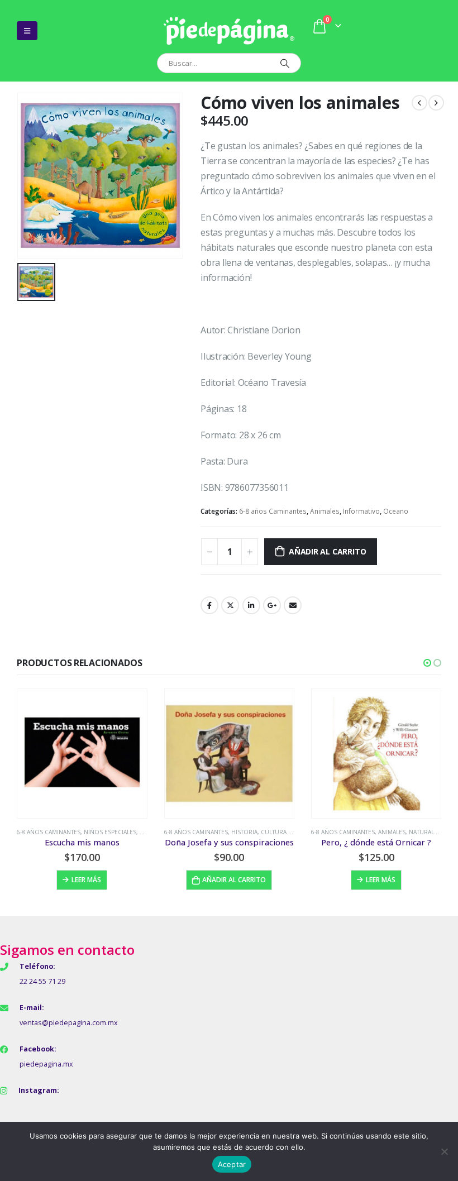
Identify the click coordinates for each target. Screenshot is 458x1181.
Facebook (209, 605)
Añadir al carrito (327, 551)
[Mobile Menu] (27, 30)
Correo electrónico (293, 605)
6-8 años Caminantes (273, 511)
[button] (427, 663)
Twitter (230, 605)
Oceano (395, 511)
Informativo (361, 511)
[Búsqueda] (284, 63)
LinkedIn (251, 605)
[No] (444, 1151)
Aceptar (232, 1164)
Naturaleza (427, 832)
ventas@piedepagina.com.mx (69, 1022)
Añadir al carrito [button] (234, 879)
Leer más (86, 879)
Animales (325, 511)
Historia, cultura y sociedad (276, 832)
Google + (272, 605)
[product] (81, 753)
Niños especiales (110, 832)
